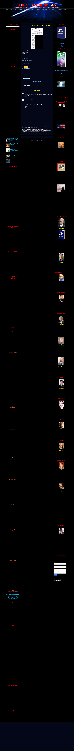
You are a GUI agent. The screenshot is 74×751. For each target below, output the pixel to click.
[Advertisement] (37, 17)
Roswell (29, 12)
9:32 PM (31, 99)
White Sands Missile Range (44, 87)
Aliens (15, 9)
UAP (40, 12)
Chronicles (28, 9)
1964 (25, 86)
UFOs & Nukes (49, 12)
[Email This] (25, 85)
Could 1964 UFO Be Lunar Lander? (27, 58)
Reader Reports (19, 12)
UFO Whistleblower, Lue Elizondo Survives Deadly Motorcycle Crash (14, 155)
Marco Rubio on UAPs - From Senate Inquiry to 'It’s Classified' (14, 139)
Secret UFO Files (35, 12)
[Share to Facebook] (29, 85)
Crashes (38, 9)
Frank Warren (27, 99)
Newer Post (24, 137)
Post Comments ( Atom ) (39, 140)
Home (37, 137)
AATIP (11, 9)
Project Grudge (8, 12)
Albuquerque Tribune (33, 86)
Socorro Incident (35, 87)
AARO (7, 9)
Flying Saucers (60, 9)
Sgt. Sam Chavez (27, 87)
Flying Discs (54, 9)
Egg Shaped (47, 86)
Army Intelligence (39, 86)
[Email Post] (24, 85)
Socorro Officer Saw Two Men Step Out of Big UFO (37, 25)
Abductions (20, 9)
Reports (25, 12)
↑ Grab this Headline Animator (37, 83)
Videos (55, 12)
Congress (33, 9)
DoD (49, 9)
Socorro (31, 87)
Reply (25, 96)
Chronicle (43, 86)
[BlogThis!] (27, 85)
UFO (39, 87)
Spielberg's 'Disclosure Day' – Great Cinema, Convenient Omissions (14, 149)
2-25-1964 (28, 86)
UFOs (44, 12)
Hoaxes (65, 9)
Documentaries (44, 9)
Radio (14, 12)
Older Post (50, 137)
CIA (24, 9)
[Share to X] (28, 85)
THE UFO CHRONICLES (37, 4)
